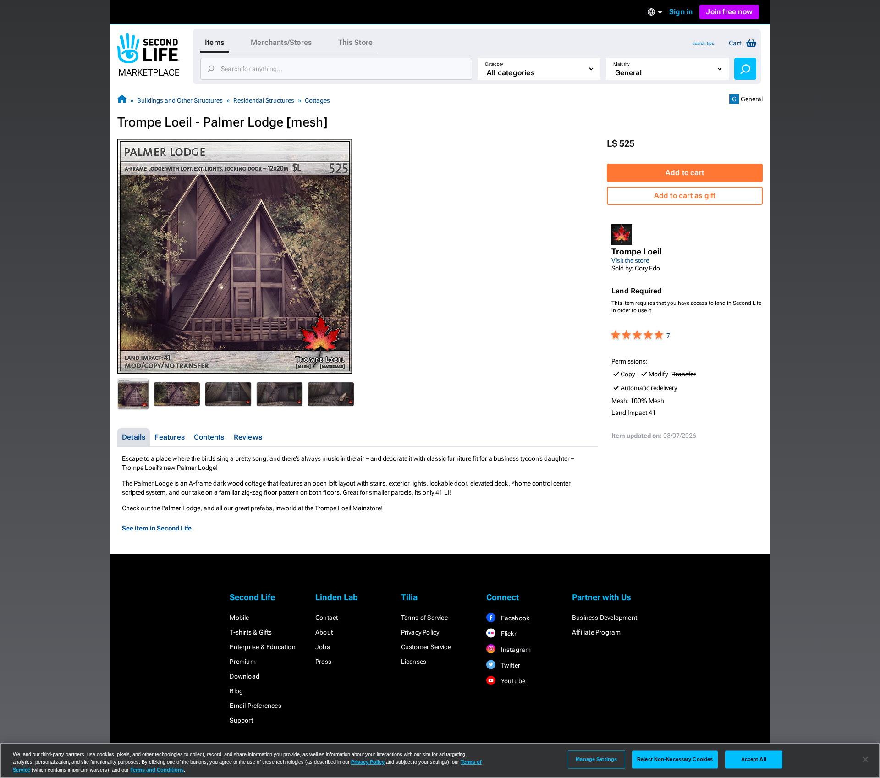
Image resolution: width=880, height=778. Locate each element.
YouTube (512, 680)
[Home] (121, 100)
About (324, 632)
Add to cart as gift (685, 195)
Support (241, 720)
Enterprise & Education (262, 647)
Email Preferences (255, 705)
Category (494, 63)
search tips (703, 43)
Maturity (621, 63)
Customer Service (426, 647)
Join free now (729, 11)
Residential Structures (263, 100)
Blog (236, 691)
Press (323, 661)
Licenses (414, 661)
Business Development (604, 617)
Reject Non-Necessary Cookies (675, 759)
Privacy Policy (420, 632)
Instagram (515, 649)
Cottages (317, 100)
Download (244, 676)
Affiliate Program (596, 632)
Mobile (239, 617)
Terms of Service (424, 617)
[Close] (865, 760)
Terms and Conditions (157, 769)
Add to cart (685, 172)
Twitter (509, 665)
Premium (242, 661)
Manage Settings (596, 759)
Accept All (753, 759)
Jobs (322, 647)
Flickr (507, 633)
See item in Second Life (157, 528)
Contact (326, 617)
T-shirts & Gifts (251, 632)
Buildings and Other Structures (180, 100)
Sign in (681, 11)
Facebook (514, 618)
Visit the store (630, 260)
